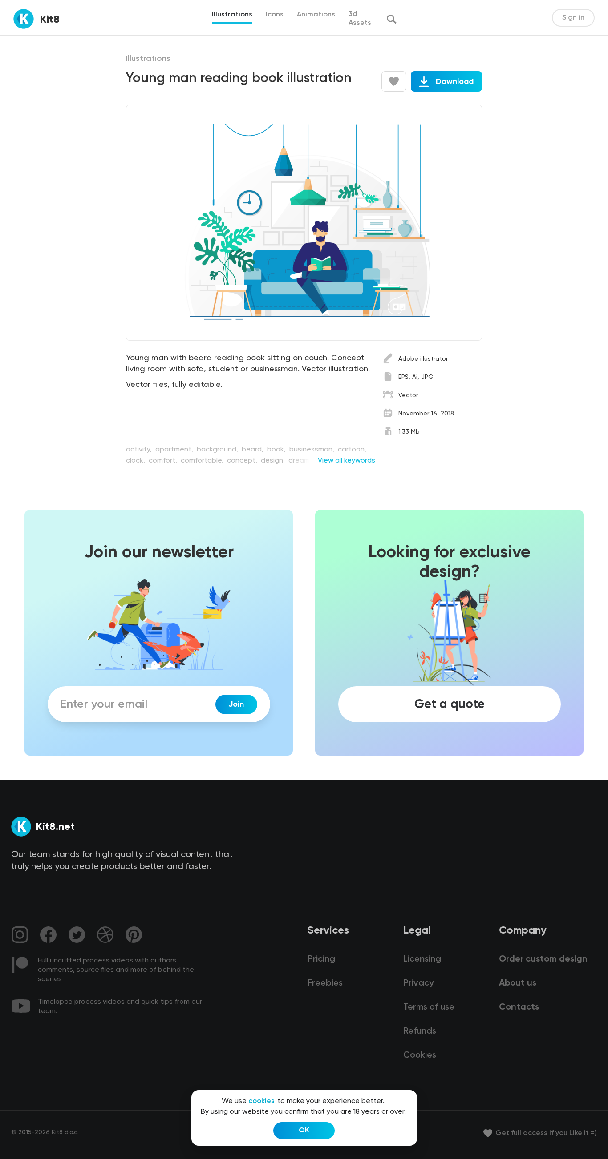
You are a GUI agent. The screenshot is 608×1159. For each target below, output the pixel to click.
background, (218, 449)
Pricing (321, 959)
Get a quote (449, 704)
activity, (140, 449)
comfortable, (203, 460)
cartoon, (352, 449)
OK (304, 1130)
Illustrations (148, 59)
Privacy (418, 983)
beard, (253, 449)
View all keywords (346, 460)
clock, (136, 460)
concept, (243, 460)
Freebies (325, 983)
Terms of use (428, 1007)
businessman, (312, 449)
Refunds (419, 1031)
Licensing (422, 959)
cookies (261, 1101)
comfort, (164, 460)
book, (277, 449)
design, (274, 460)
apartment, (175, 449)
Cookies (419, 1055)
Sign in (573, 17)
